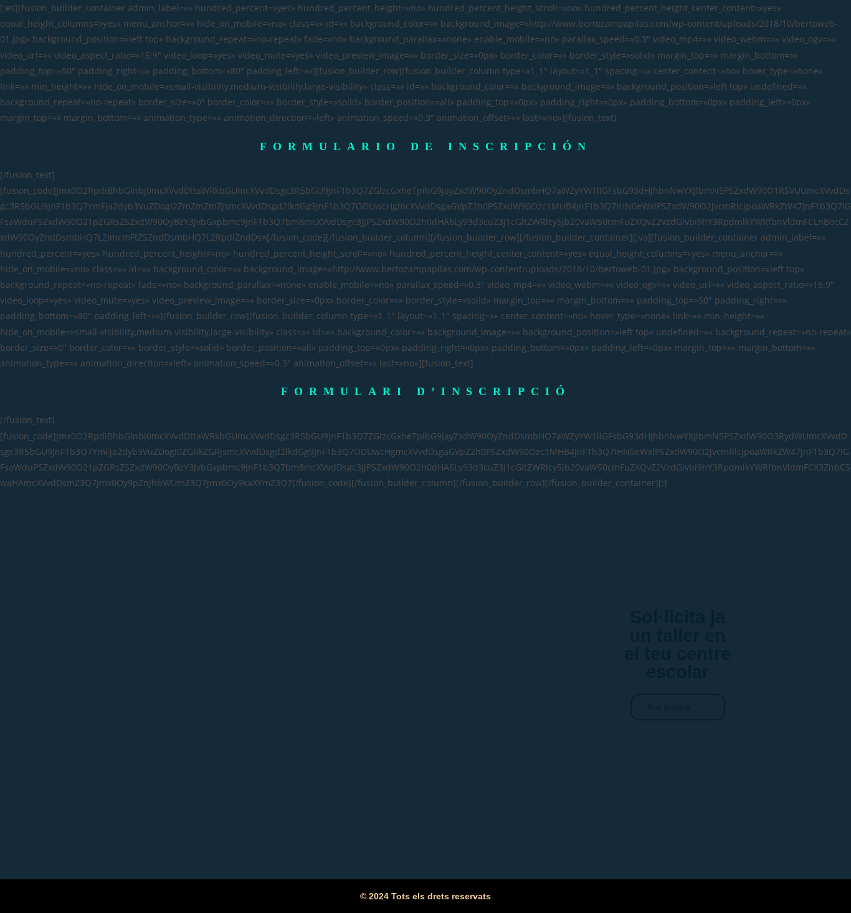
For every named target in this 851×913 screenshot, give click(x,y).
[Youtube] (694, 748)
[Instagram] (660, 748)
